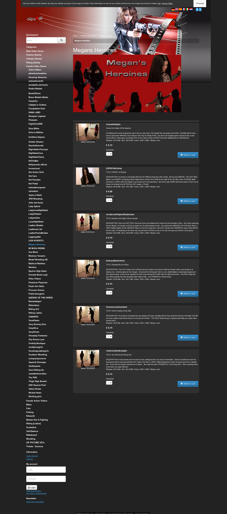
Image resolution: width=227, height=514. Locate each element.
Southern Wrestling (38, 355)
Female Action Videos (36, 401)
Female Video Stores (36, 66)
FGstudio (33, 120)
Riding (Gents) (33, 62)
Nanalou (32, 267)
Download (110, 150)
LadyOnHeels (35, 214)
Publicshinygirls (36, 294)
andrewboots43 (36, 81)
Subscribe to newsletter (35, 502)
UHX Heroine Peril (37, 385)
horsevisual (34, 168)
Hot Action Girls (36, 172)
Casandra (33, 101)
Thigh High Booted (38, 381)
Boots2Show (35, 93)
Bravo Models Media (38, 97)
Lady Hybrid (34, 206)
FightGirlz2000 (35, 124)
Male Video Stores (35, 51)
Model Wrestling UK (38, 259)
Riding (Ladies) (33, 423)
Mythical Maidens (37, 263)
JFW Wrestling (35, 199)
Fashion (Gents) (33, 55)
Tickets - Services (34, 446)
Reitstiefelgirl (35, 301)
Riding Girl (34, 309)
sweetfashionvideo (37, 374)
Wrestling (30, 439)
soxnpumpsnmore (37, 358)
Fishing (30, 412)
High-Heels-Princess (38, 149)
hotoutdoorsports (37, 187)
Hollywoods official (38, 164)
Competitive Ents (37, 108)
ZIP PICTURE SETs (35, 442)
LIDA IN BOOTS (36, 240)
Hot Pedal (33, 183)
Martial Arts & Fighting (37, 420)
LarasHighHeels (36, 222)
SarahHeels (34, 320)
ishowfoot (33, 191)
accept (201, 3)
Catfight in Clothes (37, 105)
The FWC (33, 377)
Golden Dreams (36, 142)
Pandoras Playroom (38, 282)
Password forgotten (33, 491)
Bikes (29, 404)
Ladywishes (34, 218)
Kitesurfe (30, 416)
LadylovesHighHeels (38, 210)
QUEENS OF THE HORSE (41, 298)
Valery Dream (35, 389)
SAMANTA (33, 317)
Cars (28, 408)
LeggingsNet (35, 237)
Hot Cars (33, 176)
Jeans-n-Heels (35, 195)
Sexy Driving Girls (37, 324)
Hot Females (34, 180)
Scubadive (31, 427)
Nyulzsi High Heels (38, 271)
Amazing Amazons (38, 77)
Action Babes (35, 70)
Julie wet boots (36, 203)
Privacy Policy (167, 3)
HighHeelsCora (36, 153)
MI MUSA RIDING (37, 248)
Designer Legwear (37, 116)
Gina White (34, 128)
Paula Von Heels (36, 286)
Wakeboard (31, 435)
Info (159, 3)
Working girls (35, 396)
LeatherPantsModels (38, 233)
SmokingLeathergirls (39, 351)
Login (32, 487)
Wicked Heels (35, 393)
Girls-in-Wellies (36, 132)
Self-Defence (32, 431)
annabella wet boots (38, 85)
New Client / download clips (36, 493)
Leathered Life (35, 229)
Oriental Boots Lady (38, 275)
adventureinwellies (37, 73)
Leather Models (36, 225)
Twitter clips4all (32, 456)
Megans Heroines (82, 41)
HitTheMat (33, 161)
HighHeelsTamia (36, 157)
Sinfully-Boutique (37, 343)
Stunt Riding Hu (36, 370)
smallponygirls (36, 347)
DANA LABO (34, 112)
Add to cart (189, 155)
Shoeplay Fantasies (38, 335)
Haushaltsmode (36, 145)
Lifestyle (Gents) (34, 59)
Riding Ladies (35, 313)
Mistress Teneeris (37, 256)
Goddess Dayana (37, 137)
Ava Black (33, 252)
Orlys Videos (35, 279)
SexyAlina (33, 328)
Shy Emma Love (36, 339)
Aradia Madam (35, 88)
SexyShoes (34, 332)
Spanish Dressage (37, 362)
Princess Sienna (36, 290)
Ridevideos (34, 305)
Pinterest (29, 459)
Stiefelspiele (34, 366)
